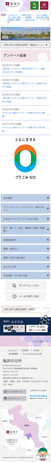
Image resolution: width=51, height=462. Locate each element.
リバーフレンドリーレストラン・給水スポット (23, 208)
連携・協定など (11, 249)
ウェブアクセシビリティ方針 (32, 353)
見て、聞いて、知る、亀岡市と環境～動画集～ (24, 229)
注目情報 (7, 198)
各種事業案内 (9, 240)
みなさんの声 (30, 20)
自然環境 (28, 17)
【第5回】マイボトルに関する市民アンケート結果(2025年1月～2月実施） (23, 70)
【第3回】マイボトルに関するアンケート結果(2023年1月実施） (24, 99)
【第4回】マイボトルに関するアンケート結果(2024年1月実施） (24, 85)
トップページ (12, 15)
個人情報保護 (13, 353)
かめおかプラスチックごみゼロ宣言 (20, 219)
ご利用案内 (25, 350)
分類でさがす (26, 15)
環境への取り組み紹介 (14, 258)
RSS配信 (36, 350)
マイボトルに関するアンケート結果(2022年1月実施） (23, 114)
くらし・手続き (41, 15)
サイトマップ (12, 350)
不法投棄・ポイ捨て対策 (15, 275)
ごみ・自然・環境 (14, 17)
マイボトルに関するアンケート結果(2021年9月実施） (23, 129)
